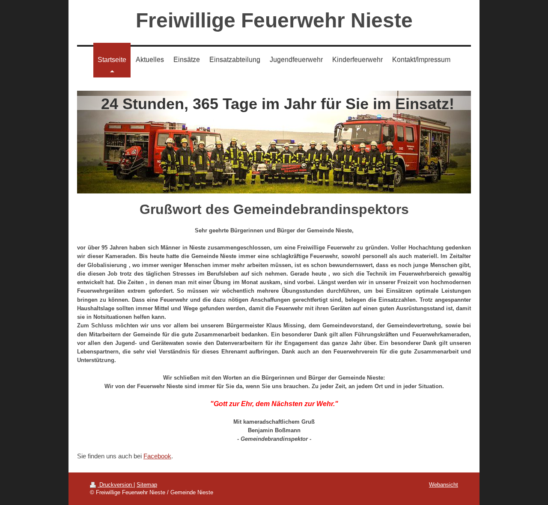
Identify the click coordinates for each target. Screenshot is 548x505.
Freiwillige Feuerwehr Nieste (274, 20)
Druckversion (116, 484)
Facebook (157, 456)
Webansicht (443, 484)
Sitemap (147, 484)
